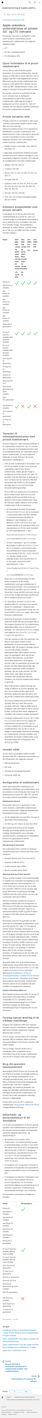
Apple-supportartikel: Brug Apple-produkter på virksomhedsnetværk (21, 1340)
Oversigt (4, 1414)
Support (8, 1397)
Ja (14, 1391)
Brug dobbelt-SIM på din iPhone (26, 1105)
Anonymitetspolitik (7, 1412)
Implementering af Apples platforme (20, 8)
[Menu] (39, 2)
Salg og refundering (31, 1412)
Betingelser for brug (19, 1412)
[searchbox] (21, 14)
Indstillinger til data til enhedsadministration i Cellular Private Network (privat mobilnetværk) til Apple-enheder (20, 1333)
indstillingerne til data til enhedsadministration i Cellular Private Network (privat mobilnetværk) (21, 975)
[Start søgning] (5, 14)
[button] (29, 2)
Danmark (4, 1407)
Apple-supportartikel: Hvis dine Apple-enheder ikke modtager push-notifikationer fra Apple (21, 1346)
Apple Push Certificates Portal (14, 1350)
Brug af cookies (12, 1414)
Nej (26, 1391)
